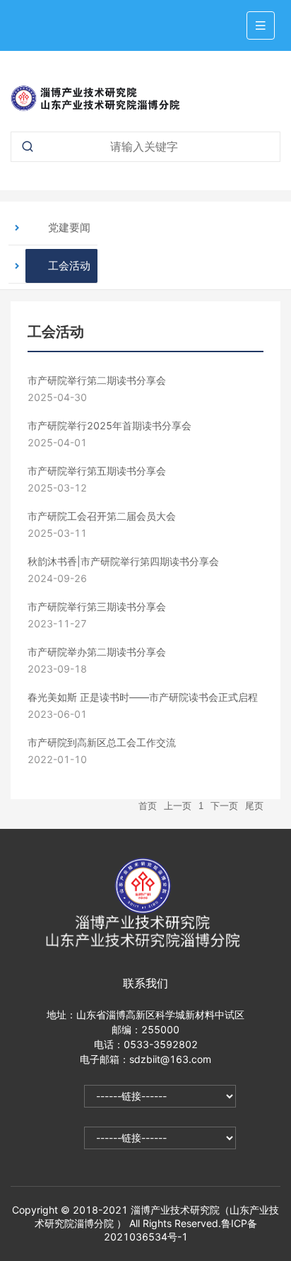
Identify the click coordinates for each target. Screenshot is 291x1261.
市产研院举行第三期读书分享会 (97, 606)
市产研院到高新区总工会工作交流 (102, 742)
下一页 (224, 806)
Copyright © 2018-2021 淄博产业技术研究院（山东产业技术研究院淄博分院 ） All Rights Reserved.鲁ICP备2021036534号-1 (145, 1223)
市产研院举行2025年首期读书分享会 (109, 425)
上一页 (177, 806)
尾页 (254, 806)
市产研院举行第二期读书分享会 (97, 380)
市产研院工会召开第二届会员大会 (102, 516)
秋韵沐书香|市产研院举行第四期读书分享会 (123, 561)
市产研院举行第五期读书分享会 (97, 471)
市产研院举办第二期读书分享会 (97, 652)
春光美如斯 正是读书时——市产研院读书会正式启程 (143, 697)
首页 (147, 806)
